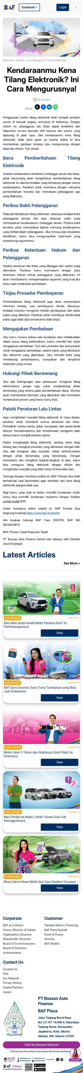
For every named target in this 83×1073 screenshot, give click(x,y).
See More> (72, 563)
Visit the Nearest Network (42, 1045)
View (59, 633)
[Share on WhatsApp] (55, 107)
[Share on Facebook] (43, 107)
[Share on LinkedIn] (49, 107)
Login (63, 7)
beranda (8, 60)
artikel (20, 60)
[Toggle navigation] (76, 7)
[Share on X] (37, 107)
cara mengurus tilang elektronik (46, 60)
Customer (28, 7)
